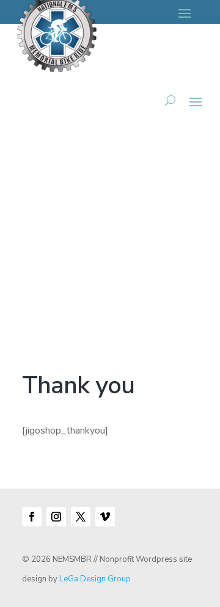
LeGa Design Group (95, 578)
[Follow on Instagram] (56, 516)
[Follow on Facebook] (32, 516)
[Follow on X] (80, 516)
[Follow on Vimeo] (105, 516)
